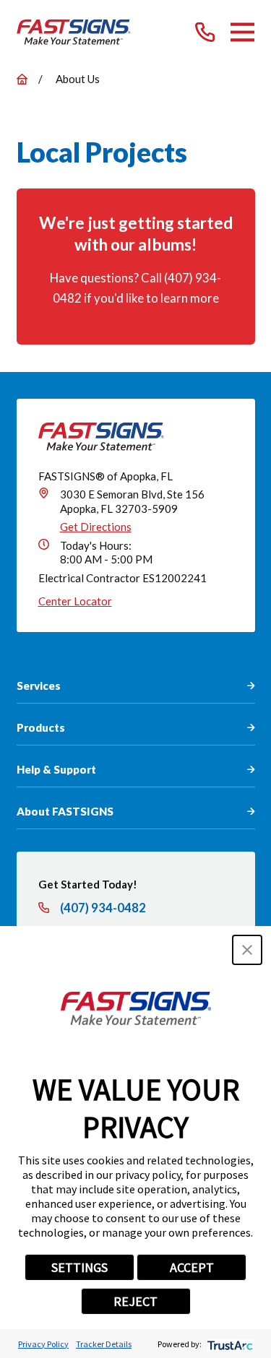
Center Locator (75, 600)
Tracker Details (104, 1343)
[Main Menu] (242, 32)
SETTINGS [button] (79, 1267)
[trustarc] (229, 1344)
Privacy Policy (43, 1343)
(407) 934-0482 (103, 908)
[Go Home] (22, 79)
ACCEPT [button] (192, 1267)
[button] (247, 949)
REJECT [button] (135, 1301)
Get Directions (96, 526)
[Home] (74, 32)
